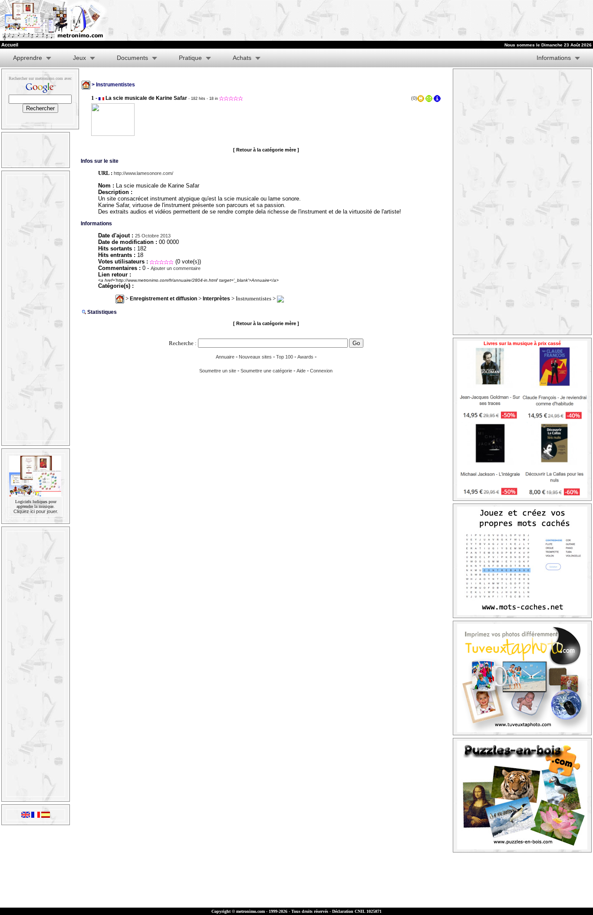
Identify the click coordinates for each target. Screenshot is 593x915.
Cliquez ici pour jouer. (35, 511)
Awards (305, 356)
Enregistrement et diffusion (163, 299)
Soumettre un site (217, 370)
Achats (242, 57)
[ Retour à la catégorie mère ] (266, 149)
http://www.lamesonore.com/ (143, 173)
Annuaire (225, 356)
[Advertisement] (486, 20)
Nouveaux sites (255, 356)
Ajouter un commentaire (176, 268)
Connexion (321, 370)
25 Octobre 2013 (153, 235)
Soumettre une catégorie (266, 370)
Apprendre (27, 57)
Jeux (79, 57)
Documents (132, 57)
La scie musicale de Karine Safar (146, 98)
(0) (414, 98)
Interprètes (216, 299)
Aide (301, 370)
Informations (554, 57)
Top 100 (284, 356)
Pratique (190, 57)
